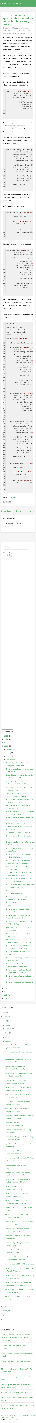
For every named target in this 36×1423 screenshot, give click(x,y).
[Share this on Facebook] (9, 497)
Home (18, 511)
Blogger (14, 1420)
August (10, 749)
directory (14, 31)
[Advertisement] (18, 580)
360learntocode (10, 3)
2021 (6, 988)
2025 (6, 736)
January (10, 760)
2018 (6, 995)
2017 (6, 998)
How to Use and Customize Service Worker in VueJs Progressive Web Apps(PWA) (15, 1337)
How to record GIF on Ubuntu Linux (19, 1264)
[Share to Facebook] (10, 502)
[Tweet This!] (11, 497)
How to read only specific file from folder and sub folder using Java (18, 19)
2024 (6, 739)
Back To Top (27, 1415)
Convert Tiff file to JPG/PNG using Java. (17, 1392)
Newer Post (6, 511)
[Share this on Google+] (14, 497)
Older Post (30, 511)
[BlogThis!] (6, 502)
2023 (6, 743)
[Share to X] (8, 502)
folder (29, 31)
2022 (6, 746)
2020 (6, 992)
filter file (22, 31)
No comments (20, 34)
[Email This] (4, 502)
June (9, 756)
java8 (9, 34)
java (4, 34)
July (8, 753)
